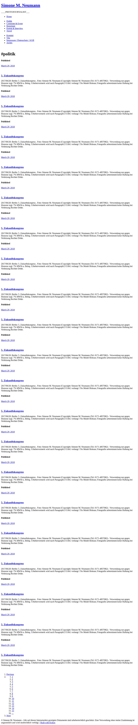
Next (8, 715)
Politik (9, 21)
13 (13, 706)
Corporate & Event (14, 23)
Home (9, 16)
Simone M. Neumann (20, 5)
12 (13, 703)
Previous (10, 674)
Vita (8, 38)
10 (13, 698)
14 (13, 708)
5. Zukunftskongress (12, 75)
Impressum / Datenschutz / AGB (20, 40)
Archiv (9, 43)
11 (13, 701)
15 (13, 711)
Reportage (10, 26)
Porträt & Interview (14, 28)
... (12, 713)
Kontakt (9, 35)
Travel (9, 31)
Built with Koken (47, 722)
